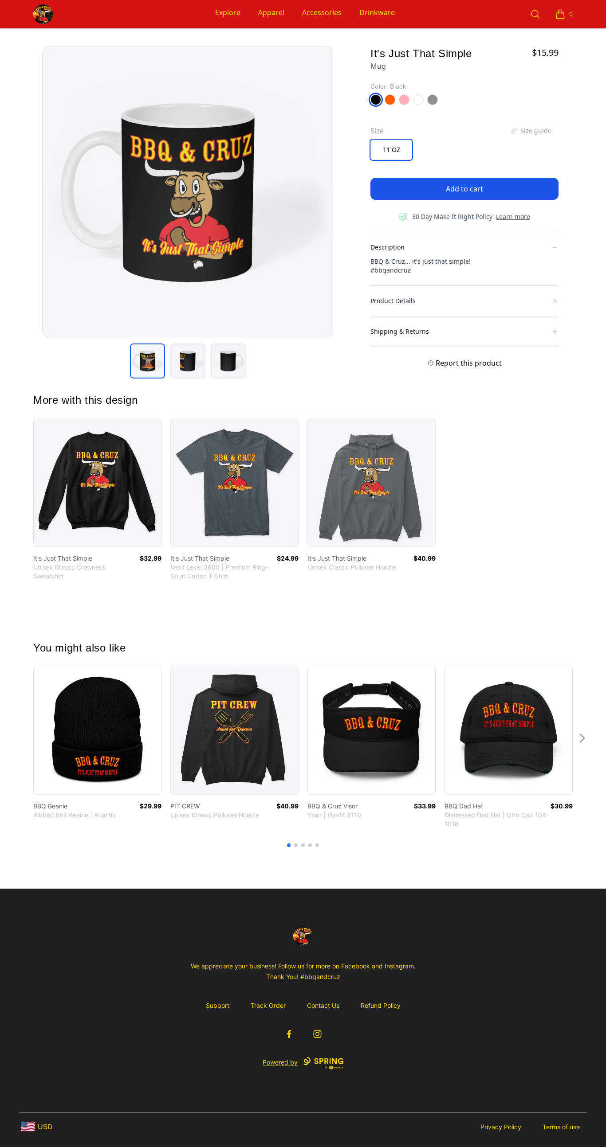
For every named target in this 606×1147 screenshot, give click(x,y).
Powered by (280, 1062)
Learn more (513, 216)
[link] (97, 482)
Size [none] (377, 131)
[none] (530, 130)
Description (387, 247)
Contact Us (323, 1005)
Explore (227, 12)
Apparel (271, 12)
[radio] (391, 150)
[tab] (147, 361)
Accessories (322, 12)
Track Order (268, 1005)
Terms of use (561, 1127)
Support (217, 1005)
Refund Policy (381, 1005)
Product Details (393, 301)
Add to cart (464, 189)
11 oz (391, 149)
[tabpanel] (187, 192)
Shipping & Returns (399, 331)
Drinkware (377, 12)
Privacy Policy (500, 1127)
